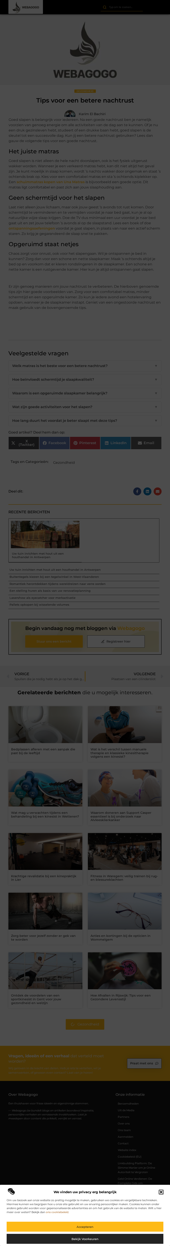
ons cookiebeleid (57, 1212)
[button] (161, 1192)
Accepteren (85, 1227)
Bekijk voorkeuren (85, 1239)
